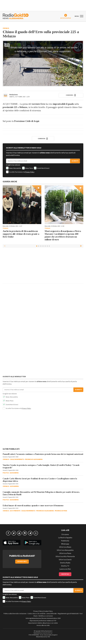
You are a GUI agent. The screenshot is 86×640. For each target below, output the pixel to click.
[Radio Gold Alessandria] (16, 16)
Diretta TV (65, 566)
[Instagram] (25, 533)
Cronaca (6, 28)
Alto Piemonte (15, 511)
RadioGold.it (48, 631)
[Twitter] (14, 533)
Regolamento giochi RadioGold (68, 614)
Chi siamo (65, 534)
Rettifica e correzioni (46, 616)
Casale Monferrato (17, 459)
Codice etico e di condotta (36, 614)
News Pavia (29, 168)
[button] (81, 246)
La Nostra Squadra (65, 537)
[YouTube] (19, 533)
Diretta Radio (65, 563)
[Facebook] (8, 533)
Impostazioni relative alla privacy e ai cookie (43, 623)
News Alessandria (15, 168)
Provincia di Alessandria (33, 459)
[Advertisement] (43, 266)
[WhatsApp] (35, 533)
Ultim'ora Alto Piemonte (65, 556)
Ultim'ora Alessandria (65, 550)
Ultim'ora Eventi (65, 559)
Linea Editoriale (51, 614)
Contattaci (65, 574)
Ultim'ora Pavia (65, 553)
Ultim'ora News (65, 547)
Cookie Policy (48, 611)
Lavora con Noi (65, 569)
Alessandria (14, 473)
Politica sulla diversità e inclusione (15, 614)
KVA (49, 637)
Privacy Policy (29, 172)
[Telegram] (30, 533)
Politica (6, 473)
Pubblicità (65, 541)
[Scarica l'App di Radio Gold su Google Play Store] (32, 542)
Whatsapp (65, 544)
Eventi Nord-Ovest (43, 168)
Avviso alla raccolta (43, 625)
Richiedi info (22, 561)
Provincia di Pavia (61, 511)
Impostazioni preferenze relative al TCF (43, 621)
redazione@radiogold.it (50, 635)
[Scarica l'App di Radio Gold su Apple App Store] (11, 542)
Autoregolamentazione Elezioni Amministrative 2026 (43, 618)
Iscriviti (75, 161)
